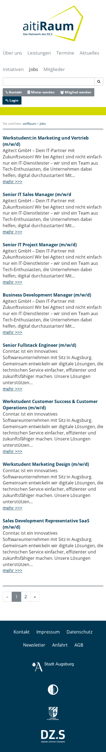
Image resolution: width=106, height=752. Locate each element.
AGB (78, 645)
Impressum (48, 632)
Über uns (12, 53)
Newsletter (34, 645)
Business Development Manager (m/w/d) (47, 295)
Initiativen (13, 69)
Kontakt (15, 92)
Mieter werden (42, 92)
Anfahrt (60, 645)
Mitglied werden (77, 92)
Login (13, 100)
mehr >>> (12, 182)
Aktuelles (89, 53)
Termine (65, 53)
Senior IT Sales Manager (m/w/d (37, 194)
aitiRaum (29, 123)
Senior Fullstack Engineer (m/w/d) (39, 345)
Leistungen (39, 53)
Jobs (33, 69)
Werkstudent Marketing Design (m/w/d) (46, 464)
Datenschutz (79, 632)
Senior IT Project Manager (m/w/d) (40, 245)
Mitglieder (54, 69)
